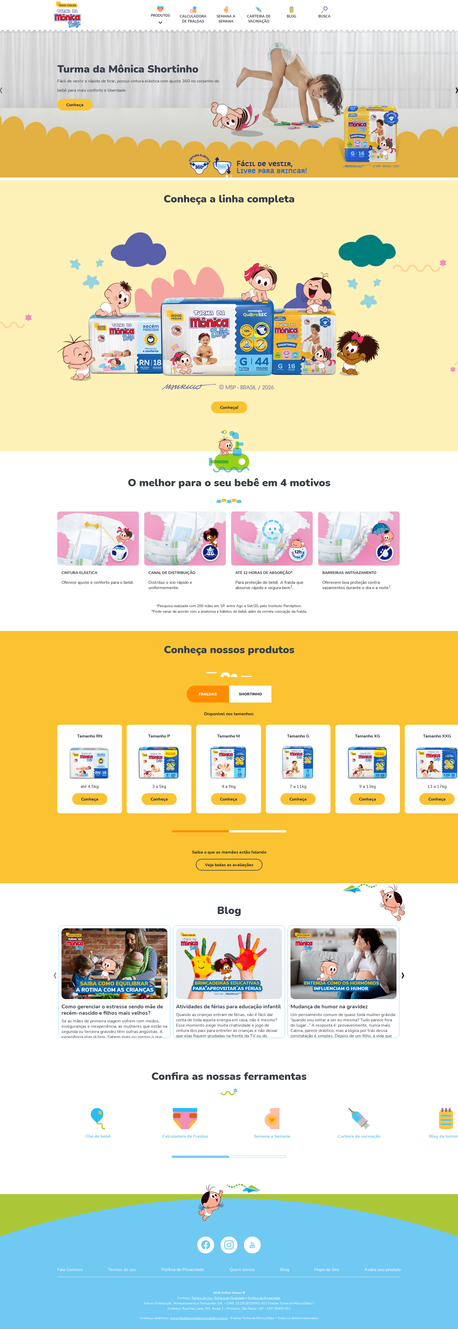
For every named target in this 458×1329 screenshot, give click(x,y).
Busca (324, 16)
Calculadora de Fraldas (193, 18)
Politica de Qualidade (229, 1298)
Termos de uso (122, 1269)
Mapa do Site (326, 1269)
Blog (291, 16)
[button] (227, 176)
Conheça (74, 105)
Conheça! (229, 407)
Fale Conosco (70, 1269)
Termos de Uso (202, 1298)
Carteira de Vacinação (259, 18)
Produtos (160, 15)
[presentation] (48, 783)
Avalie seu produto (382, 1269)
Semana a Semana (226, 18)
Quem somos (242, 1269)
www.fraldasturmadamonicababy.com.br (199, 1318)
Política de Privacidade (182, 1269)
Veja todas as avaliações (229, 865)
